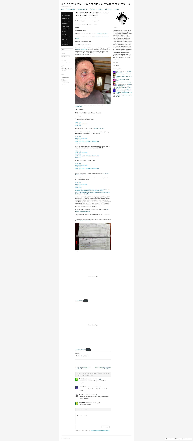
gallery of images (66, 36)
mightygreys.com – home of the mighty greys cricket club (95, 4)
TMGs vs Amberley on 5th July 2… (123, 90)
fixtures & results (70, 9)
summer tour (65, 42)
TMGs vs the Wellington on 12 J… (124, 85)
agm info (64, 34)
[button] (109, 236)
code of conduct (65, 26)
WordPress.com (65, 84)
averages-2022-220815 (78, 300)
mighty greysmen (66, 28)
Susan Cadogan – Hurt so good (84, 220)
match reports (65, 44)
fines (63, 66)
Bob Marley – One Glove (103, 33)
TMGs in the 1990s (65, 18)
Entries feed (64, 81)
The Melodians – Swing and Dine (82, 193)
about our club (65, 13)
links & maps (108, 9)
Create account (65, 77)
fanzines (64, 31)
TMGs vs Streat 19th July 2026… (123, 77)
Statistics (92, 9)
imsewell (118, 76)
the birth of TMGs (66, 15)
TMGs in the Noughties (67, 21)
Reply (100, 378)
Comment (105, 427)
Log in (63, 79)
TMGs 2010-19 (64, 23)
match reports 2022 (92, 17)
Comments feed (65, 82)
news (62, 9)
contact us (116, 9)
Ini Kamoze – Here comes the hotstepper (96, 131)
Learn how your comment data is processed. (100, 430)
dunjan (85, 17)
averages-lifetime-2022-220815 (80, 349)
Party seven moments (82, 9)
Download (85, 300)
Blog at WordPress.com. (65, 438)
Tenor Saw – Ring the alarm (81, 49)
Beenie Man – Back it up (99, 128)
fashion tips (64, 39)
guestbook (100, 9)
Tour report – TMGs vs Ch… (126, 74)
